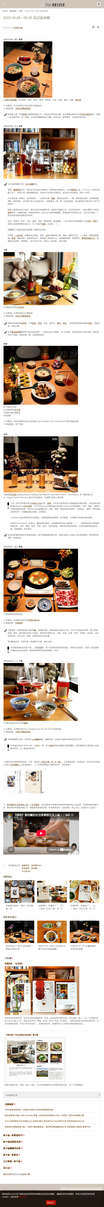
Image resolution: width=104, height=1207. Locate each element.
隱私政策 (22, 1196)
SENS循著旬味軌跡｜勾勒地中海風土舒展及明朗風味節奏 (29, 1109)
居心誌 (6, 1168)
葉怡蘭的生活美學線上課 (17, 804)
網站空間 (7, 1174)
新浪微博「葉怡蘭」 (30, 868)
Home (5, 11)
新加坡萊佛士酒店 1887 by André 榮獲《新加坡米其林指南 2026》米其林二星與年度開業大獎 (44, 1115)
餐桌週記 (13, 11)
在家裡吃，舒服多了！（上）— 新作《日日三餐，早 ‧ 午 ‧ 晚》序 (84, 908)
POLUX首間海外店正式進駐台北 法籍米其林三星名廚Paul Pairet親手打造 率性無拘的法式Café (44, 1121)
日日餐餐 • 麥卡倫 (11, 1161)
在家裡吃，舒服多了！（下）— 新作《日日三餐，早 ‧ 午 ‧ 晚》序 (51, 908)
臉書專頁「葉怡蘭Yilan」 (32, 865)
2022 (21, 11)
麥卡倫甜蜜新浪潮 (12, 1142)
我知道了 (51, 1202)
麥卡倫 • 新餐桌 (10, 1155)
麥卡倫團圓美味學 (12, 1148)
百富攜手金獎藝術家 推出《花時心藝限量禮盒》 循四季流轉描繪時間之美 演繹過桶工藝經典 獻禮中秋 (47, 1126)
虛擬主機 (26, 1174)
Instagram (26, 871)
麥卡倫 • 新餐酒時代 (12, 1135)
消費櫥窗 (9, 1104)
